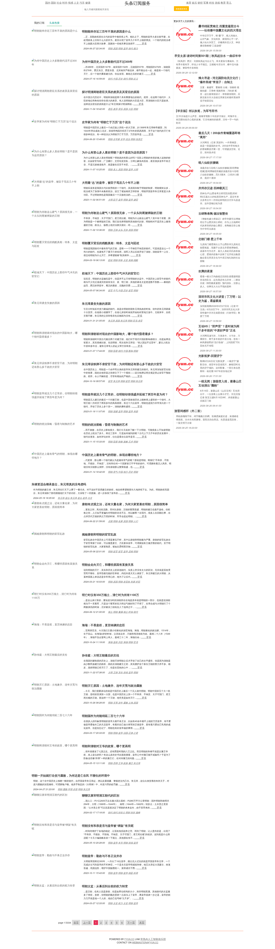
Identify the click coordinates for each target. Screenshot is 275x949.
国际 (53, 2)
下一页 (131, 922)
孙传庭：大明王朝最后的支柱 (100, 655)
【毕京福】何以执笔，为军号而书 (195, 111)
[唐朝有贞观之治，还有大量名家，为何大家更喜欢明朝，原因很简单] (55, 504)
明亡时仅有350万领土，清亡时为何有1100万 (110, 595)
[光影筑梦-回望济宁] (184, 363)
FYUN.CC (129, 939)
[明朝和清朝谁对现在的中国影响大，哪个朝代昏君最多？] (55, 334)
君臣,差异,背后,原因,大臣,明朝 (123, 108)
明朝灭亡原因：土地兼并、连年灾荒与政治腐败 (112, 685)
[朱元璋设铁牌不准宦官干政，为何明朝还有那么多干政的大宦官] (55, 364)
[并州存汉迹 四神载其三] (184, 196)
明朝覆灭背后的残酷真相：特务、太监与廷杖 (110, 243)
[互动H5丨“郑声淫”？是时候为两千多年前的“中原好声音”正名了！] (184, 334)
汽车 (82, 2)
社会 (59, 2)
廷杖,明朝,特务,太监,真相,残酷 (123, 260)
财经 (200, 2)
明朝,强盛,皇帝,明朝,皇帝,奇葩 (123, 411)
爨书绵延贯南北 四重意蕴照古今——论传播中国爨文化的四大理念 (219, 28)
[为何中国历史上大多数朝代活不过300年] (55, 62)
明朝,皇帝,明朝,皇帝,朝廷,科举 (123, 873)
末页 (141, 922)
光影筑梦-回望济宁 (210, 356)
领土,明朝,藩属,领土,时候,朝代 (123, 611)
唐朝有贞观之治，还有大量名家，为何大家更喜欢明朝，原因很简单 (125, 504)
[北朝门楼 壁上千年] (184, 246)
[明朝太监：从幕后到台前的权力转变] (53, 885)
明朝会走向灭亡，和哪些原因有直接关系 (108, 565)
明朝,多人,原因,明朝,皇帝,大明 (123, 169)
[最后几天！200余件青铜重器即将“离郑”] (184, 140)
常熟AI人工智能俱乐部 (153, 939)
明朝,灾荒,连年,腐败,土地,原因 (123, 702)
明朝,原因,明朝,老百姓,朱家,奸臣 (124, 581)
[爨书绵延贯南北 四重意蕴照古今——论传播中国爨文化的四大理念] (184, 34)
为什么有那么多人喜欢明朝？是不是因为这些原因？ (115, 152)
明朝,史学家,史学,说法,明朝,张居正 (125, 139)
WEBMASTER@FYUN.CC (145, 942)
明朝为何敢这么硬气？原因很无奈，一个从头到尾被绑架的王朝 (122, 213)
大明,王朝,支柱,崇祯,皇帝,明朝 (123, 672)
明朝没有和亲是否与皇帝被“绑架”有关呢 (108, 826)
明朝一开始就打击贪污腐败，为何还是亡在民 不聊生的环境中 (71, 775)
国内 (47, 2)
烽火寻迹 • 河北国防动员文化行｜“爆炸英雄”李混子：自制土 (219, 80)
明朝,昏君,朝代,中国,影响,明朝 (123, 350)
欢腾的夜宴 (205, 271)
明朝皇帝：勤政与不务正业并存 (102, 856)
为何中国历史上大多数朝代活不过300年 (107, 62)
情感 (70, 2)
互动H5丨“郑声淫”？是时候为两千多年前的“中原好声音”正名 (218, 328)
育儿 (228, 2)
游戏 (217, 2)
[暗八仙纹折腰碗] (184, 170)
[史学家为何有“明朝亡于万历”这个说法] (54, 121)
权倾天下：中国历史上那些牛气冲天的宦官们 (110, 273)
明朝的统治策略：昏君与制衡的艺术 (105, 424)
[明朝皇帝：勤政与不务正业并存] (51, 855)
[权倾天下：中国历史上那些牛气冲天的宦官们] (55, 274)
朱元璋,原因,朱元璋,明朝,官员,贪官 (125, 320)
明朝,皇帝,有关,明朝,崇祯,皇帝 (123, 842)
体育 (188, 2)
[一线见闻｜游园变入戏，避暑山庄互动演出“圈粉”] (184, 389)
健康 (87, 2)
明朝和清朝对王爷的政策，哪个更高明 (106, 746)
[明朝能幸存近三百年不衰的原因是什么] (55, 30)
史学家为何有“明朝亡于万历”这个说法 (106, 122)
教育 (223, 2)
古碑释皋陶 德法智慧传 (213, 213)
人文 (76, 2)
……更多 (142, 43)
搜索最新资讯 (181, 8)
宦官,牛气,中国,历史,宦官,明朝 (123, 290)
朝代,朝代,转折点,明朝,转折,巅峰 (124, 812)
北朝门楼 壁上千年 (210, 239)
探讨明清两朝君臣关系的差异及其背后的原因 (110, 92)
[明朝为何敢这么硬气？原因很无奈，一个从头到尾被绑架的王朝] (55, 213)
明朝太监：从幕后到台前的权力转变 (105, 886)
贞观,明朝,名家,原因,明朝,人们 (123, 521)
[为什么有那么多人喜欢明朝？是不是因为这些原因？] (55, 153)
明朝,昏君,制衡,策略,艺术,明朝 (123, 441)
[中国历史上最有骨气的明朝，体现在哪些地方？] (55, 455)
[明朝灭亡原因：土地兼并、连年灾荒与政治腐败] (55, 686)
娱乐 (194, 2)
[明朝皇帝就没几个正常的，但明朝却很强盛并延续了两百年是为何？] (55, 395)
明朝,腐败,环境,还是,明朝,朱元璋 (74, 789)
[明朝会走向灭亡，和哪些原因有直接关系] (55, 565)
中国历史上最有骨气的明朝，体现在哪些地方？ (112, 455)
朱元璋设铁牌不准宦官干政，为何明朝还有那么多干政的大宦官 (122, 364)
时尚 (64, 2)
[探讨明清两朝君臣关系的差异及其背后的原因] (55, 92)
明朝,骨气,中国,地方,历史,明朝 (123, 471)
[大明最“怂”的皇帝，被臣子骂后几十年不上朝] (55, 183)
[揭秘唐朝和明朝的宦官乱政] (48, 533)
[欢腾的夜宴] (184, 279)
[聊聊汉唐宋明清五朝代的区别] (49, 794)
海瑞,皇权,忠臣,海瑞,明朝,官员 (123, 642)
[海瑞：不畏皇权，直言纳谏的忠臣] (52, 624)
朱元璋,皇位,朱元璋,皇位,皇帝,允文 (75, 497)
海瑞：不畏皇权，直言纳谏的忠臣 (103, 625)
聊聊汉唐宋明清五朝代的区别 (100, 795)
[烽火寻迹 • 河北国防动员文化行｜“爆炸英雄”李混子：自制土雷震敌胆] (184, 85)
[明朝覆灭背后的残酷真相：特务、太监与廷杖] (55, 243)
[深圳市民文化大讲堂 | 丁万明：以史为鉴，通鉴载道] (184, 304)
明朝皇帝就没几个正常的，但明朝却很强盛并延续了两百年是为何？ (125, 394)
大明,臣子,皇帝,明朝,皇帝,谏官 (123, 199)
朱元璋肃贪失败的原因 (96, 303)
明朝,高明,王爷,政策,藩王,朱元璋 (124, 763)
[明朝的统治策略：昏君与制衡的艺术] (53, 423)
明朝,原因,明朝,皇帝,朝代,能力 (123, 48)
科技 (211, 2)
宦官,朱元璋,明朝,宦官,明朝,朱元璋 (125, 381)
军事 (205, 2)
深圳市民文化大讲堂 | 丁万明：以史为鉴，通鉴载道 (219, 298)
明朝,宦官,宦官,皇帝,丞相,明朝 (123, 551)
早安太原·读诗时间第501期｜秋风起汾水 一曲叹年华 (207, 56)
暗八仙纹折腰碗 (208, 162)
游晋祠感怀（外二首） (188, 411)
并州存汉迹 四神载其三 (213, 188)
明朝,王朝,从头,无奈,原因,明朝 (123, 229)
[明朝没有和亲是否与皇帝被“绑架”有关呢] (55, 826)
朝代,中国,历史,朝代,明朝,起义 (123, 78)
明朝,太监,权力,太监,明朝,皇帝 (123, 903)
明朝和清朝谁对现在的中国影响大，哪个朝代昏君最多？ (118, 334)
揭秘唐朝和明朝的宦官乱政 (99, 534)
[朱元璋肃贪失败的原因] (46, 302)
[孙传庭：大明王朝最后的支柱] (49, 654)
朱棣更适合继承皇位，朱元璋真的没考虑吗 (59, 484)
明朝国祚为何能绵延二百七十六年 (103, 716)
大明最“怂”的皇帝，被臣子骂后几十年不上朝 (110, 183)
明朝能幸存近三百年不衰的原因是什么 (106, 31)
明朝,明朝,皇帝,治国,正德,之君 (123, 732)
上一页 (87, 922)
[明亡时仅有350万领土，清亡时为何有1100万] (55, 595)
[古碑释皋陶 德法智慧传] (184, 221)
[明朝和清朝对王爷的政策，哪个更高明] (55, 745)
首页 (76, 922)
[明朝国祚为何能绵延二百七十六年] (52, 715)
